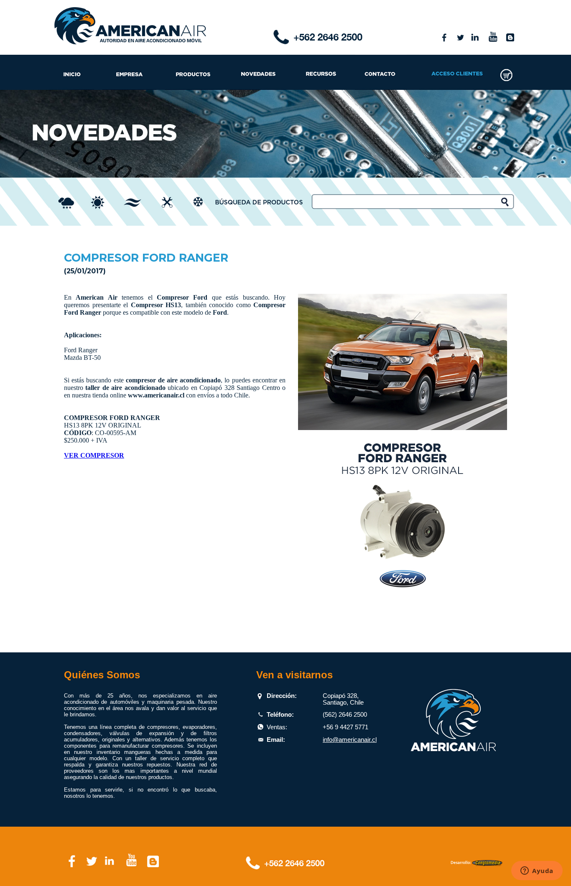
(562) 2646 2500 (345, 714)
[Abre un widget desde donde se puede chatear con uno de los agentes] (537, 871)
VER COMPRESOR (94, 455)
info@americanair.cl (350, 739)
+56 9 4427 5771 (345, 727)
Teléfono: (280, 714)
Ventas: (277, 727)
